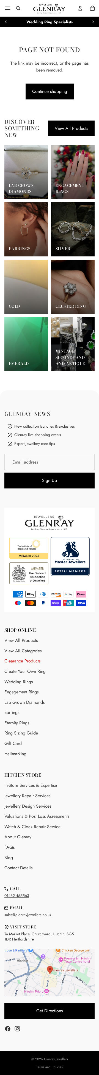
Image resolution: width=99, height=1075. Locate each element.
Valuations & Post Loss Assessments (36, 816)
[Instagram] (17, 1028)
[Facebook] (7, 1028)
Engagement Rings (21, 692)
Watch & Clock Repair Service (32, 827)
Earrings (11, 712)
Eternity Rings (16, 723)
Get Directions (49, 1011)
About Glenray (17, 837)
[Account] (80, 8)
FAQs (9, 847)
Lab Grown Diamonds (24, 702)
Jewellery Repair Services (27, 796)
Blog (8, 857)
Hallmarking (15, 754)
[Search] (18, 8)
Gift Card (13, 743)
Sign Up (49, 480)
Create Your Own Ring (25, 671)
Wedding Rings (18, 682)
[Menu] (7, 8)
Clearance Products (22, 661)
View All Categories (23, 651)
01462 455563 (16, 895)
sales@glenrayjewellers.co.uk (27, 914)
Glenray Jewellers (56, 1059)
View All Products (71, 128)
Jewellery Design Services (27, 806)
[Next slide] (93, 22)
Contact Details (18, 868)
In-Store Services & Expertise (30, 785)
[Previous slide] (6, 22)
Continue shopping (49, 91)
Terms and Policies (49, 1067)
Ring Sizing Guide (21, 733)
